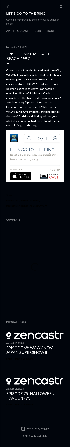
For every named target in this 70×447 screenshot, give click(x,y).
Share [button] (9, 195)
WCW (43, 205)
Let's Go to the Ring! (26, 13)
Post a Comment (24, 358)
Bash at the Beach (29, 200)
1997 (16, 200)
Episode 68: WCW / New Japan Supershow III (29, 350)
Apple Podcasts (18, 30)
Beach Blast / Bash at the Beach (22, 205)
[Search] (61, 6)
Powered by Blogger (38, 428)
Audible (38, 30)
